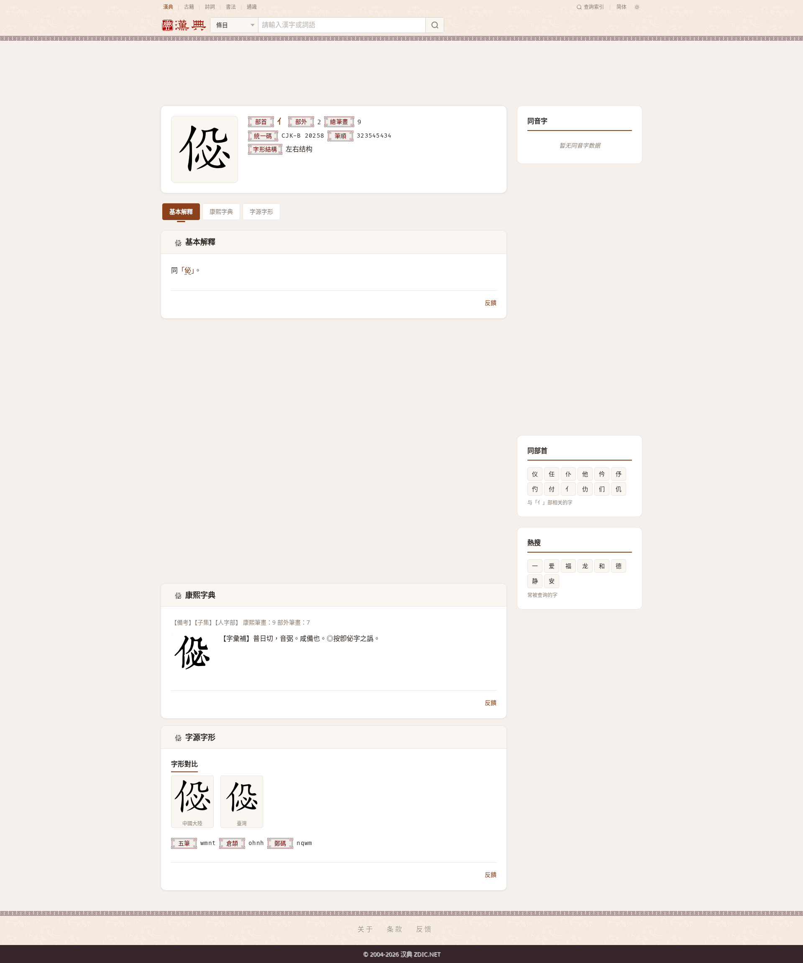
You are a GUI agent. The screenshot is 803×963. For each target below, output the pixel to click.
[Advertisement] (401, 66)
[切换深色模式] (637, 7)
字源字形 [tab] (261, 211)
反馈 (424, 929)
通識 (252, 6)
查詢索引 (594, 6)
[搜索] (434, 25)
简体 (621, 6)
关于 (366, 929)
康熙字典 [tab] (221, 211)
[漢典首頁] (184, 25)
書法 (231, 6)
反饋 (490, 303)
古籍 (189, 6)
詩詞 (210, 6)
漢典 (168, 6)
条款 (395, 929)
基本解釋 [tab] (181, 211)
